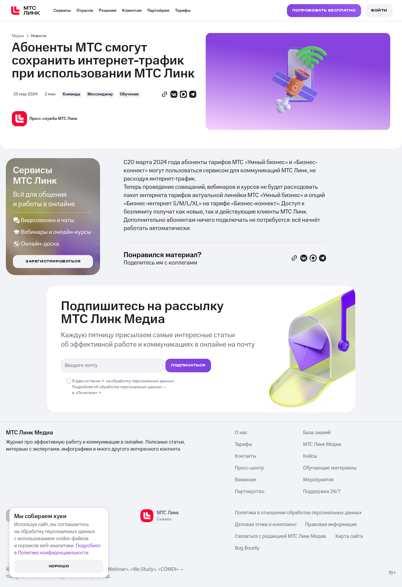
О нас (241, 432)
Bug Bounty (247, 548)
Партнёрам (158, 11)
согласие (92, 381)
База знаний (316, 432)
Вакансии (245, 479)
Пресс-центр (249, 468)
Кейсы (310, 456)
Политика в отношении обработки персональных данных (298, 512)
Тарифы (182, 11)
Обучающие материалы (330, 468)
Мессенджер (100, 94)
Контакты (245, 456)
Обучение (129, 94)
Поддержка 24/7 (321, 491)
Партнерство (249, 491)
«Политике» (86, 393)
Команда (71, 94)
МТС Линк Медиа (322, 444)
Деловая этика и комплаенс (266, 524)
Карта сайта (349, 536)
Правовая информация (331, 524)
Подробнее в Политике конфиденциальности (57, 549)
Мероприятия (318, 479)
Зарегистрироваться (53, 261)
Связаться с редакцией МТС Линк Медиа (280, 536)
